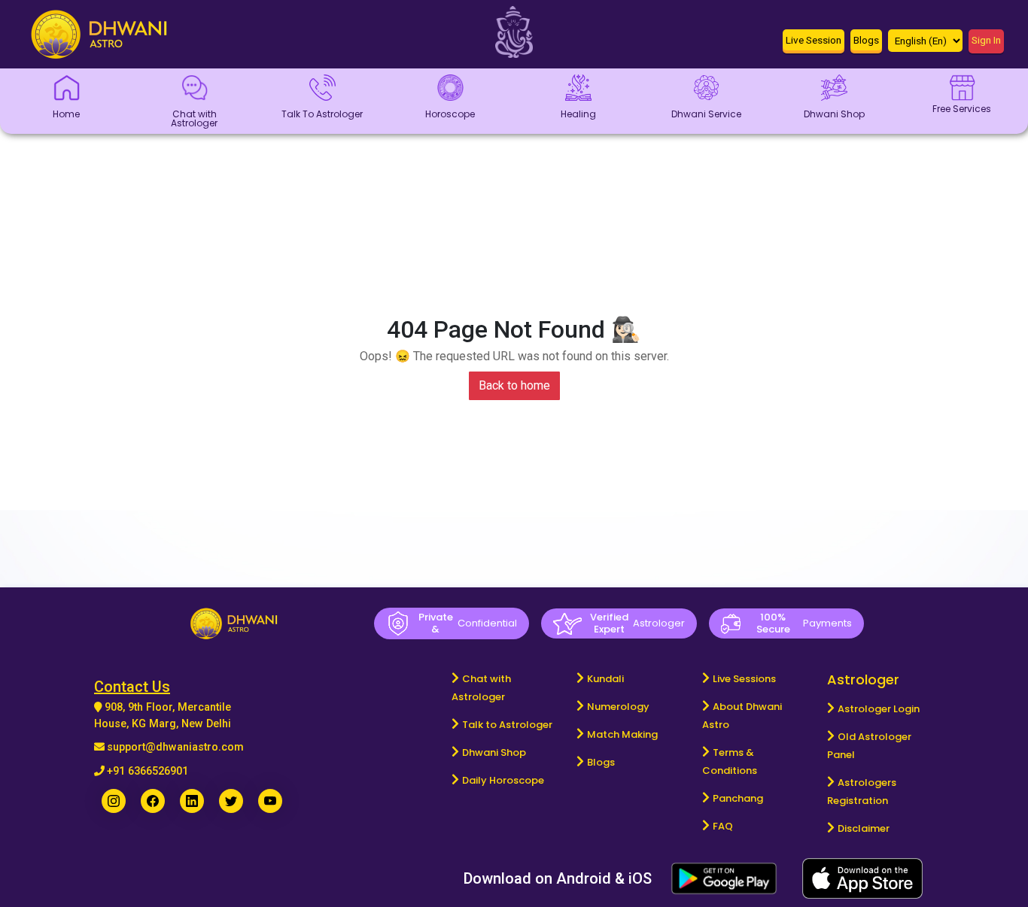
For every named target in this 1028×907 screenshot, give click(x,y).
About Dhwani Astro (742, 715)
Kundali (605, 679)
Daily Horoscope (503, 780)
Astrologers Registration (861, 791)
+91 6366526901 (147, 771)
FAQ (723, 826)
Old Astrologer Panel (869, 746)
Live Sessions (744, 679)
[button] (813, 42)
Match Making (622, 734)
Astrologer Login (879, 709)
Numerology (618, 706)
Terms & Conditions (729, 761)
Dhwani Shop (494, 752)
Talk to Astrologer (507, 724)
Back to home (514, 385)
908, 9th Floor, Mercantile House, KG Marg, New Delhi (162, 715)
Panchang (738, 798)
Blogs (601, 762)
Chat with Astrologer (481, 688)
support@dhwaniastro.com (175, 747)
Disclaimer (864, 828)
